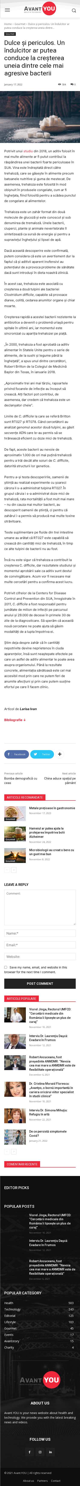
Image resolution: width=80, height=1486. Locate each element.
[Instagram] (40, 1452)
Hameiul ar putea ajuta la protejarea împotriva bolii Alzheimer (47, 832)
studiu (28, 151)
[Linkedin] (50, 1452)
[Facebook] (29, 1452)
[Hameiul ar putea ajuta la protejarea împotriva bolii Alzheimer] (15, 834)
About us (28, 1481)
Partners (42, 1481)
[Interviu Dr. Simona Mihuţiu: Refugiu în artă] (15, 1115)
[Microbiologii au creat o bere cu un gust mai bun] (15, 855)
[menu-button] (7, 10)
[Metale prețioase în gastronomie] (15, 813)
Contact (55, 1481)
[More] (59, 754)
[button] (74, 10)
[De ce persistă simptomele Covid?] (15, 1137)
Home (8, 24)
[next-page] (13, 870)
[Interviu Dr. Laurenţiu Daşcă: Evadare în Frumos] (15, 1041)
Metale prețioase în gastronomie (52, 808)
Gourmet (20, 24)
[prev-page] (7, 870)
